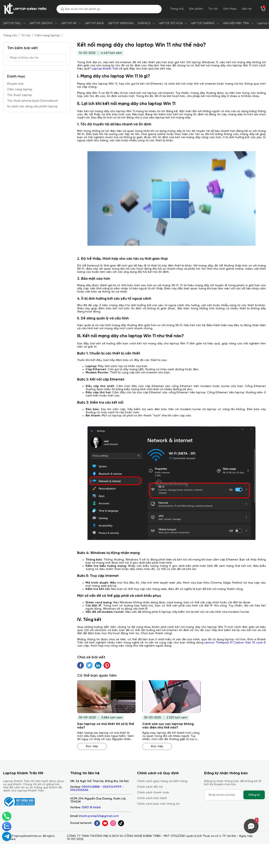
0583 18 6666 (91, 807)
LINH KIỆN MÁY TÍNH (236, 23)
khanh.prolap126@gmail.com (99, 816)
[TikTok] (121, 823)
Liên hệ (247, 9)
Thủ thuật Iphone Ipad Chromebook (32, 100)
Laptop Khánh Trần (105, 68)
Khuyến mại (15, 83)
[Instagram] (113, 823)
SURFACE (144, 23)
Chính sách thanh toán (153, 792)
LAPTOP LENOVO (41, 23)
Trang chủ (177, 9)
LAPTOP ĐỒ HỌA (171, 23)
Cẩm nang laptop (47, 35)
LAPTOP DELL (12, 23)
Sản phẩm (196, 9)
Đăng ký (254, 794)
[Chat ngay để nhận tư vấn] (6, 836)
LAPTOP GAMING (203, 23)
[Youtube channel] (105, 823)
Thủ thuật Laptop (19, 95)
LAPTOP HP (68, 23)
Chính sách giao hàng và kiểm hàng (162, 781)
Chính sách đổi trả (150, 787)
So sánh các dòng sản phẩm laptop (32, 106)
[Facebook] (97, 823)
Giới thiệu (230, 9)
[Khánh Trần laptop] (25, 9)
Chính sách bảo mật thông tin (158, 804)
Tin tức (213, 9)
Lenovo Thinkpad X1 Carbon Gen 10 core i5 (235, 642)
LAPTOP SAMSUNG (121, 23)
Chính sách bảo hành (152, 798)
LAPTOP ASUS (94, 23)
